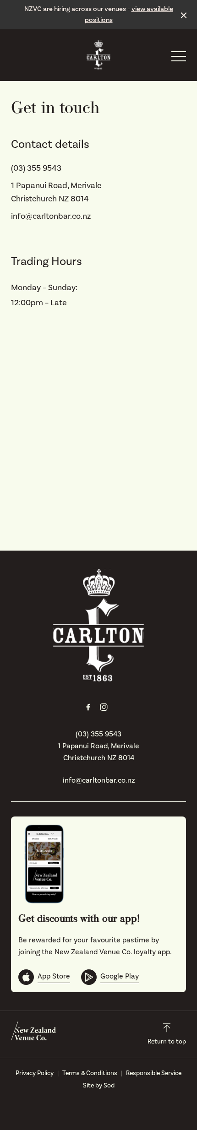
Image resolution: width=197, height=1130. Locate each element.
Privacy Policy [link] (35, 1073)
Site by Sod (99, 1085)
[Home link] (98, 55)
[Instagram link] (103, 707)
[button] (178, 58)
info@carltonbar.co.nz (51, 216)
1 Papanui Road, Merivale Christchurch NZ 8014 (98, 751)
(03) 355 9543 (36, 168)
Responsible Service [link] (153, 1073)
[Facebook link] (88, 707)
